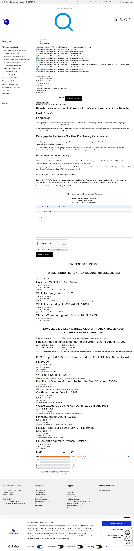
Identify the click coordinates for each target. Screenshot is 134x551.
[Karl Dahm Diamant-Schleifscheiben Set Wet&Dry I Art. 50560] (61, 378)
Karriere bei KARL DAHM (75, 503)
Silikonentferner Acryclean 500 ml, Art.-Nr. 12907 (93, 341)
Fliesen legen (39, 497)
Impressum (70, 494)
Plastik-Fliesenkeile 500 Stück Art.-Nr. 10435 (65, 427)
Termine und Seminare (74, 508)
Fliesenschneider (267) (9, 78)
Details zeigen (111, 547)
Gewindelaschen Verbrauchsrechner (79, 501)
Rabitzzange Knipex (49, 341)
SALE (37, 503)
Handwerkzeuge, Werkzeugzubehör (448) (17, 59)
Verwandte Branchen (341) (12, 68)
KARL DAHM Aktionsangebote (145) (15, 50)
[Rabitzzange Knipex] (43, 338)
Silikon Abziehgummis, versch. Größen (61, 441)
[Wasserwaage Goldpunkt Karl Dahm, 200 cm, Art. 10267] (50, 402)
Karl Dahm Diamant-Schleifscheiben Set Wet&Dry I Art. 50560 (76, 381)
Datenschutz (71, 492)
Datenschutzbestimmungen (59, 250)
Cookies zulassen (116, 523)
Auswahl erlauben (116, 529)
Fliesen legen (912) (8, 81)
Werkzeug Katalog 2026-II (53, 374)
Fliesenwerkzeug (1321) (10, 47)
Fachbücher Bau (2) (10, 72)
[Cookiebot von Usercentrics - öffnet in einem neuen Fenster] (13, 546)
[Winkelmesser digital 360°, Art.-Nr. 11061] (65, 301)
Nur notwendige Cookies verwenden (117, 536)
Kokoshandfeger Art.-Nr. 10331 (56, 416)
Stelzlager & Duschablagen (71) (14, 56)
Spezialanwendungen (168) (13, 65)
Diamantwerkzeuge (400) (10, 84)
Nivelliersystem (40, 492)
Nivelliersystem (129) (9, 75)
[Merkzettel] (125, 21)
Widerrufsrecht (72, 497)
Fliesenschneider (40, 494)
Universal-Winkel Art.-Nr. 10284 (56, 282)
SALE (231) (6, 90)
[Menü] (131, 530)
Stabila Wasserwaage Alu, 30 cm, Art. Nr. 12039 (67, 315)
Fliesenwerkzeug (40, 490)
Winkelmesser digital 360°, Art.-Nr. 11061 (62, 304)
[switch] (61, 547)
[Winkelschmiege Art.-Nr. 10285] (50, 290)
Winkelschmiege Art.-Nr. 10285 (56, 293)
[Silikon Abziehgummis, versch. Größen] (49, 438)
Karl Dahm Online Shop (74, 505)
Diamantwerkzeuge (41, 499)
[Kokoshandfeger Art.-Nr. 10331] (59, 413)
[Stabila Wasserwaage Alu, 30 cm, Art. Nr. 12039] (49, 312)
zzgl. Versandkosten (42, 83)
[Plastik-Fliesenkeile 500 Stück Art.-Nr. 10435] (54, 424)
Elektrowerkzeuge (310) (11, 53)
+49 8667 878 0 (29, 2)
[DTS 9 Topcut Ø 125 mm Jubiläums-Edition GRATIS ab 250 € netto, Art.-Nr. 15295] (84, 353)
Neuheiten (38, 505)
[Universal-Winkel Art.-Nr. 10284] (42, 279)
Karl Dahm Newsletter (74, 499)
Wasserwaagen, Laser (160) (11, 87)
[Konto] (130, 21)
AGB (68, 490)
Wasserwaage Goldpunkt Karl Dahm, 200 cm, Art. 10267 (73, 405)
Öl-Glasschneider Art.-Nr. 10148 (57, 392)
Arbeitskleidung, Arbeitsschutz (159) (15, 62)
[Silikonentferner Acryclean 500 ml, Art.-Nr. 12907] (84, 338)
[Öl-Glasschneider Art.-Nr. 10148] (57, 389)
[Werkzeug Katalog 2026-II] (46, 371)
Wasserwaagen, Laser (42, 501)
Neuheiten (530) (7, 93)
